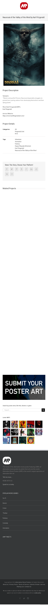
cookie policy (37, 593)
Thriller (5, 513)
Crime (4, 508)
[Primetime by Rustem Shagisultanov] (6, 440)
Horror (5, 503)
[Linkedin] (31, 169)
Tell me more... (7, 477)
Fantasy (17, 144)
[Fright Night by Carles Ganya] (14, 432)
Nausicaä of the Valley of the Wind (25, 150)
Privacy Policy (13, 584)
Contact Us (28, 586)
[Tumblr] (21, 169)
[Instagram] (28, 598)
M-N (16, 134)
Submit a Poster (35, 584)
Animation (18, 142)
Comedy (5, 523)
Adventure (18, 139)
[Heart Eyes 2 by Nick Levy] (6, 432)
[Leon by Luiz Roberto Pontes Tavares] (22, 432)
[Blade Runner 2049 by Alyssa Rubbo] (22, 440)
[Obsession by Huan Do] (30, 424)
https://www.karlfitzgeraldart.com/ (13, 116)
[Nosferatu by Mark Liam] (6, 424)
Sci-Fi (4, 498)
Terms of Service (24, 584)
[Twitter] (12, 169)
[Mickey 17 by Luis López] (30, 440)
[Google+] (26, 169)
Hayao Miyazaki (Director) (23, 146)
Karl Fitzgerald (7, 109)
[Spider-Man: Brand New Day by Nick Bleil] (39, 432)
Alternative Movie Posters (23, 582)
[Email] (12, 174)
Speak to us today (8, 484)
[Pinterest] (17, 169)
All (16, 129)
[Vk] (7, 174)
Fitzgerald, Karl (19, 131)
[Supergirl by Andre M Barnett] (39, 424)
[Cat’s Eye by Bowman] (14, 440)
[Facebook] (7, 169)
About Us (5, 584)
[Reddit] (36, 169)
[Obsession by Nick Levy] (22, 424)
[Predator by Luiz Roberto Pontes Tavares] (30, 432)
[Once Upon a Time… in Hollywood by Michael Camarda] (14, 424)
